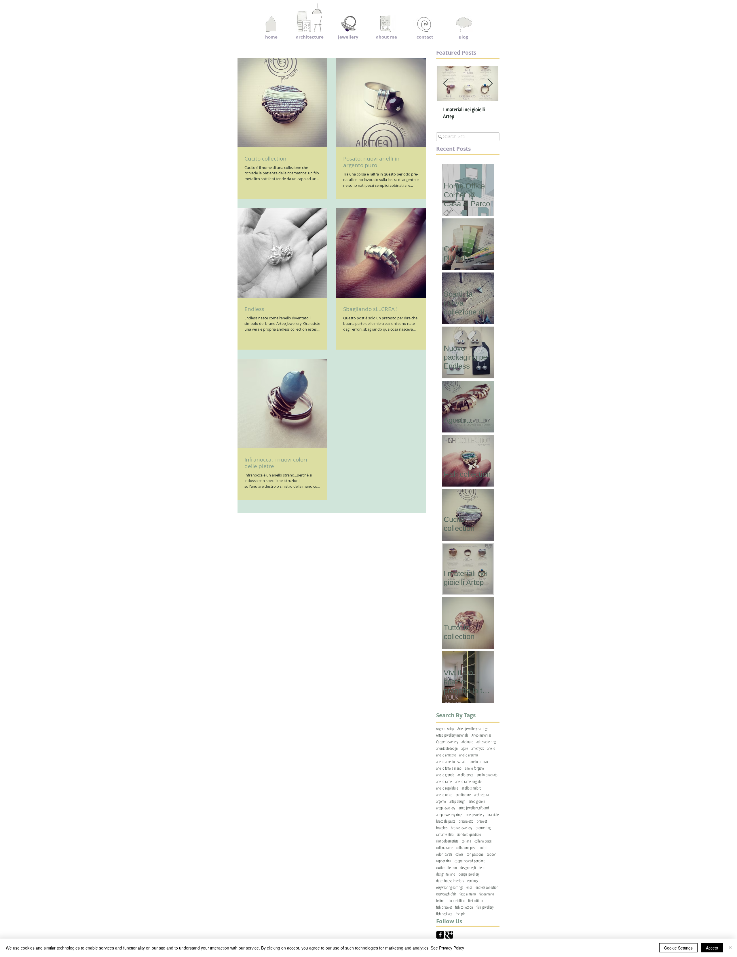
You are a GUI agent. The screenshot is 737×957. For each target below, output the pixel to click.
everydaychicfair (446, 893)
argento (441, 801)
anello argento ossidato (451, 761)
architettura (481, 794)
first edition (475, 900)
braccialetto (466, 821)
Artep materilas (481, 735)
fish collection (464, 907)
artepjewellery (475, 814)
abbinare (467, 741)
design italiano (445, 874)
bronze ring (483, 827)
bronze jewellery (461, 827)
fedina (440, 900)
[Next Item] (490, 83)
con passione (475, 854)
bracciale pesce (445, 821)
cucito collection (446, 867)
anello (491, 748)
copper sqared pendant (470, 860)
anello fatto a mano (448, 768)
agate (464, 748)
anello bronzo (479, 761)
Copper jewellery (447, 741)
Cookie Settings (678, 948)
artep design (457, 801)
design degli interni (472, 867)
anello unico (444, 794)
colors (459, 854)
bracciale (493, 814)
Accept (712, 948)
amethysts (477, 748)
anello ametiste (446, 754)
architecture (463, 794)
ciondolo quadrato (469, 834)
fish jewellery (484, 907)
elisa (469, 887)
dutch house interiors (450, 880)
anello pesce (465, 774)
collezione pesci (466, 847)
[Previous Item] (445, 83)
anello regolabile (447, 788)
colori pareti (444, 854)
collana (466, 840)
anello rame (444, 781)
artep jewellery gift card (474, 807)
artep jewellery (445, 807)
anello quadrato (487, 774)
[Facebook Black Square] (440, 935)
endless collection (487, 887)
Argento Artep (445, 728)
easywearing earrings (449, 887)
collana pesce (482, 840)
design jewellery (469, 874)
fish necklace (444, 913)
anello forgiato (474, 768)
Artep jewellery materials (452, 735)
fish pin (461, 913)
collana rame (444, 847)
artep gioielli (477, 801)
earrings (472, 880)
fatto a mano (467, 893)
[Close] (730, 947)
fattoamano (486, 893)
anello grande (445, 774)
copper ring (443, 860)
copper (491, 854)
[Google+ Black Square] (449, 935)
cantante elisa (444, 834)
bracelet (482, 821)
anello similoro (471, 788)
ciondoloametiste (447, 840)
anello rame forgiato (468, 781)
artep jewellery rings (449, 814)
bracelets (441, 827)
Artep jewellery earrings (472, 728)
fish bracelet (444, 907)
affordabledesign (447, 748)
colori (483, 847)
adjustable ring (486, 741)
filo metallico (456, 900)
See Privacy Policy (447, 948)
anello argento (468, 754)
